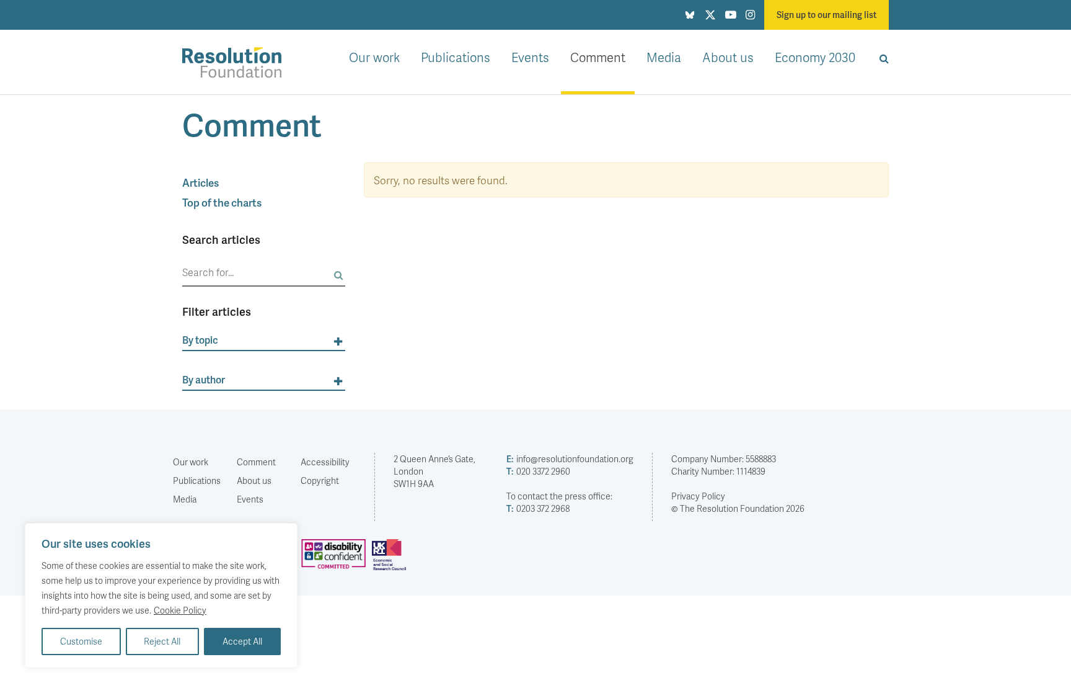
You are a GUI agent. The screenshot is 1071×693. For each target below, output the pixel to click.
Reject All (162, 641)
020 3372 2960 (538, 471)
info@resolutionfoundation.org (569, 459)
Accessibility (325, 462)
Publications (455, 57)
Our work (374, 57)
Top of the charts (222, 202)
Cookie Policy (180, 610)
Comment (597, 57)
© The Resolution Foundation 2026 (737, 508)
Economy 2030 (815, 57)
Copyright (320, 480)
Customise (81, 641)
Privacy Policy (698, 496)
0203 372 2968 (538, 508)
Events (530, 57)
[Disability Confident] (336, 559)
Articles (200, 182)
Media (663, 57)
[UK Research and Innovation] (392, 559)
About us (728, 57)
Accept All (242, 641)
